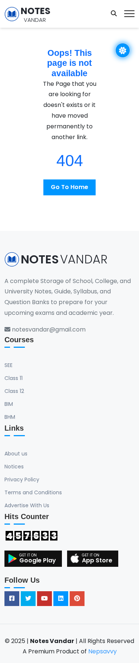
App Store (97, 560)
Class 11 (13, 378)
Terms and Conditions (33, 492)
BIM (8, 404)
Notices (14, 466)
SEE (8, 365)
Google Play (37, 560)
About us (15, 453)
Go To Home (69, 187)
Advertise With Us (26, 505)
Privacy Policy (21, 479)
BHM (9, 417)
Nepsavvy (102, 651)
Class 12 (14, 391)
